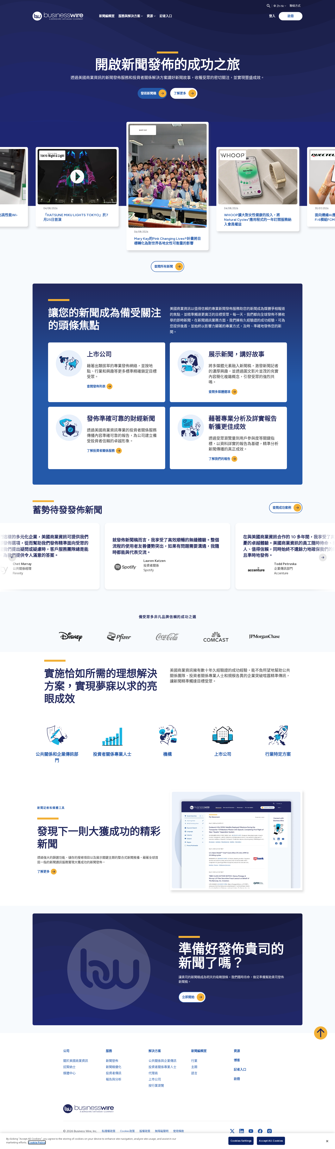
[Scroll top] (320, 1033)
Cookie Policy (36, 1142)
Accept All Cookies (271, 1140)
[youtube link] (251, 1131)
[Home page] (58, 16)
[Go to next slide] (323, 557)
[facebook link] (260, 1131)
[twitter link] (232, 1131)
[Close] (327, 1141)
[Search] (268, 6)
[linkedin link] (241, 1131)
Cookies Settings (241, 1140)
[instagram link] (269, 1131)
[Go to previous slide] (12, 557)
